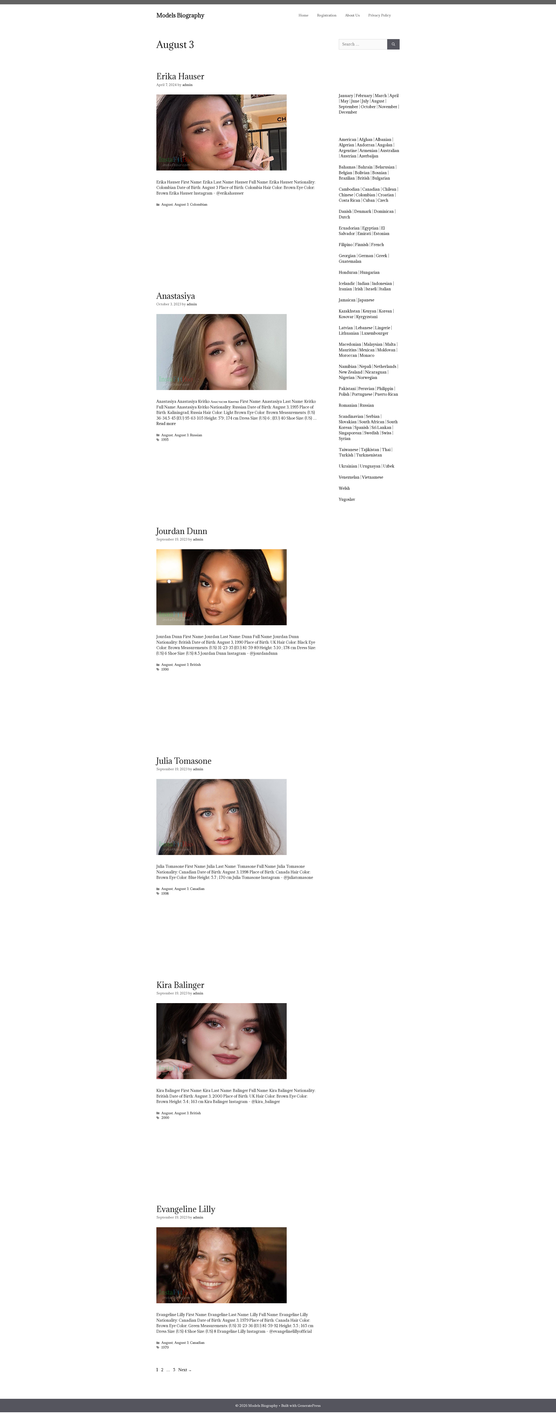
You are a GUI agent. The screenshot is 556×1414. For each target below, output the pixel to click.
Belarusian (385, 167)
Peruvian (366, 388)
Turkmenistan (369, 455)
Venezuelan (349, 477)
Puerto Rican (386, 394)
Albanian (383, 139)
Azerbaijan (368, 156)
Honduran (348, 272)
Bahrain (365, 167)
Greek (381, 255)
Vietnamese (372, 477)
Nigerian (347, 377)
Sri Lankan (381, 427)
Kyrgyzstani (366, 316)
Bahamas (347, 167)
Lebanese (364, 327)
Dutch (344, 217)
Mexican (367, 349)
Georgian (347, 255)
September (348, 106)
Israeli (371, 288)
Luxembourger (375, 333)
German (365, 255)
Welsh (344, 488)
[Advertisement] (237, 250)
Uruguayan (370, 466)
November (387, 106)
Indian (363, 283)
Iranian (345, 288)
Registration (326, 15)
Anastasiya (175, 296)
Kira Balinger (180, 985)
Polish (344, 394)
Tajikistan (370, 449)
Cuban (369, 200)
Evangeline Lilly (185, 1209)
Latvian (346, 327)
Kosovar (346, 316)
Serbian (373, 416)
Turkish (346, 455)
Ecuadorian (349, 228)
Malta (390, 344)
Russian (196, 435)
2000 (165, 1118)
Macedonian (350, 344)
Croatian (386, 194)
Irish (359, 288)
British (195, 665)
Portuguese (362, 394)
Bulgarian (381, 178)
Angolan (384, 144)
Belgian (345, 172)
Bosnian (379, 172)
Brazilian (347, 178)
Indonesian (382, 283)
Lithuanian (349, 333)
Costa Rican (349, 200)
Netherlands (385, 366)
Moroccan (348, 355)
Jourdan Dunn (181, 531)
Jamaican (347, 300)
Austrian (348, 156)
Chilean (389, 189)
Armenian (368, 150)
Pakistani (347, 388)
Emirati (364, 233)
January (346, 95)
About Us (352, 15)
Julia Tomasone (184, 761)
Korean (385, 311)
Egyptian (370, 228)
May (345, 101)
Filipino (345, 244)
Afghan (365, 139)
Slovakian (348, 421)
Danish (345, 211)
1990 (165, 669)
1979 (165, 1347)
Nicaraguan (376, 372)
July (365, 101)
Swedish (371, 432)
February (364, 95)
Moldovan (386, 349)
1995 (165, 440)
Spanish (361, 427)
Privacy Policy (379, 15)
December (348, 112)
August (167, 204)
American (347, 139)
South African (371, 421)
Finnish (362, 244)
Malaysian (373, 344)
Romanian (348, 405)
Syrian (345, 438)
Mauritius (348, 349)
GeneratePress (309, 1405)
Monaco (367, 355)
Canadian (197, 889)
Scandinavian (351, 416)
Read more (166, 423)
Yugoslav (347, 499)
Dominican (384, 211)
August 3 (181, 204)
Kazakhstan (349, 311)
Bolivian (362, 172)
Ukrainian (348, 466)
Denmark (362, 211)
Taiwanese (348, 449)
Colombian (198, 204)
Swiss (386, 432)
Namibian (348, 366)
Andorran (366, 144)
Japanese (366, 300)
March (381, 95)
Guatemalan (350, 261)
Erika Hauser (180, 76)
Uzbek (388, 466)
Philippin (385, 388)
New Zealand (350, 372)
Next (185, 1369)
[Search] (393, 44)
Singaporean (350, 432)
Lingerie (382, 327)
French (377, 244)
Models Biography (180, 15)
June (355, 101)
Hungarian (370, 272)
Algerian (346, 144)
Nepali (365, 366)
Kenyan (369, 311)
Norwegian (367, 377)
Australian (389, 150)
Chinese (346, 194)
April (394, 95)
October (368, 106)
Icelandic (347, 283)
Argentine (348, 150)
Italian (385, 288)
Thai (386, 449)
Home (303, 15)
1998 (165, 893)
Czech (382, 200)
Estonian (381, 233)
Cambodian (349, 189)
